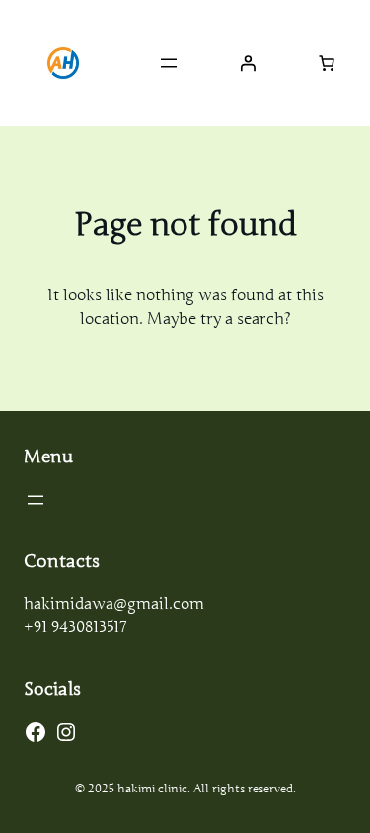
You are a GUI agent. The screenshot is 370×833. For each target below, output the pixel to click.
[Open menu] (169, 63)
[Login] (247, 63)
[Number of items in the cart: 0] (326, 63)
